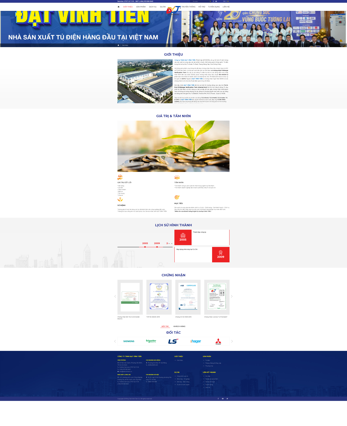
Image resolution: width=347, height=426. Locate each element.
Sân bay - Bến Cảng (183, 382)
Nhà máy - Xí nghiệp (183, 379)
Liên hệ (226, 7)
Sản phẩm (141, 7)
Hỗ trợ (201, 7)
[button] (169, 243)
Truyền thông (188, 7)
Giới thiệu (128, 7)
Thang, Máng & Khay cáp (213, 363)
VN (228, 1)
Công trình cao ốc (182, 376)
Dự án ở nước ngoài (183, 384)
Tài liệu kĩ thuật (210, 382)
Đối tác (165, 326)
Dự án (163, 7)
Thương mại (209, 366)
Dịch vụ (152, 7)
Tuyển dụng (214, 7)
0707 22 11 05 (129, 1)
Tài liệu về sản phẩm (211, 379)
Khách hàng (179, 326)
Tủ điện (207, 360)
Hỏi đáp (207, 376)
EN (224, 1)
